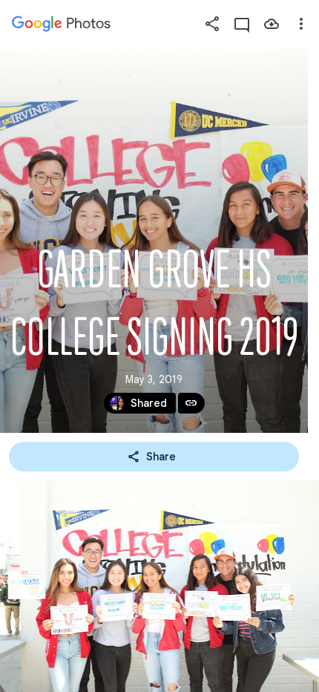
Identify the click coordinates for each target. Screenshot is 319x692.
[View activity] (242, 24)
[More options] (301, 24)
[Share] (212, 24)
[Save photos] (271, 24)
